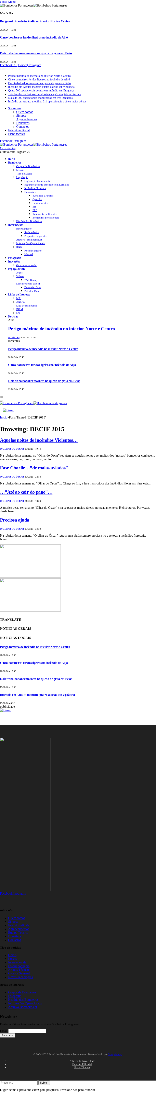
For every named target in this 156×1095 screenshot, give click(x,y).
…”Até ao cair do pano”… (26, 492)
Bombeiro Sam (32, 287)
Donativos (22, 123)
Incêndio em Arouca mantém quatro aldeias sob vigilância (41, 86)
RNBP (19, 246)
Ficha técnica (16, 134)
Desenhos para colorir (28, 283)
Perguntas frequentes (35, 235)
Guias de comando (26, 265)
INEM (19, 309)
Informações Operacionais (30, 243)
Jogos (19, 272)
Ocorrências (7, 148)
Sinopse (21, 115)
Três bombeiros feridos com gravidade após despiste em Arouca (44, 94)
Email (4, 1031)
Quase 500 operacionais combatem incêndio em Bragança (41, 90)
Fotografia (14, 257)
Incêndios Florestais (35, 188)
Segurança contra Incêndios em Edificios (46, 184)
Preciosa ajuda (14, 520)
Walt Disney (31, 279)
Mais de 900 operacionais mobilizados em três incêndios (40, 97)
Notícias (13, 316)
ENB (19, 312)
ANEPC (20, 301)
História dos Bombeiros (29, 221)
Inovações (14, 261)
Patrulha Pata (31, 290)
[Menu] (1, 397)
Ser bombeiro (31, 232)
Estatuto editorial (19, 130)
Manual (28, 254)
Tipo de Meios (24, 173)
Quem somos (24, 112)
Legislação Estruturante (37, 180)
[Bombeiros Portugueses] (33, 144)
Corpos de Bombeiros (28, 166)
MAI (18, 298)
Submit (44, 1082)
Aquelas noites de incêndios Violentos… (39, 440)
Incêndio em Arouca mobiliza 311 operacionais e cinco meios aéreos (47, 101)
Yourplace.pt (115, 1054)
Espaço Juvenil (17, 268)
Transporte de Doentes (44, 213)
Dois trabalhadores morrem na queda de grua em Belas (36, 53)
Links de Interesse (19, 294)
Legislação (22, 177)
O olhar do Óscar (12, 449)
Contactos (22, 126)
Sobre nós (14, 108)
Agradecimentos (26, 119)
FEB (34, 210)
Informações (15, 224)
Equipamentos (40, 202)
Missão (20, 169)
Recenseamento (33, 250)
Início (11, 158)
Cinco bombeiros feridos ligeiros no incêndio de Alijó (34, 37)
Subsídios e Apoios (42, 195)
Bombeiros (14, 162)
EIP (34, 206)
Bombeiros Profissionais (45, 217)
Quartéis (37, 199)
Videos (20, 276)
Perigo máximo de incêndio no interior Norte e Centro (35, 21)
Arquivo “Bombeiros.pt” (29, 239)
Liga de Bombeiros (26, 305)
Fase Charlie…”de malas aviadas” (34, 467)
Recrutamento (24, 228)
